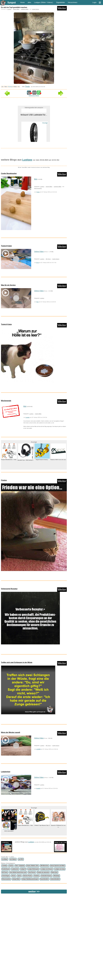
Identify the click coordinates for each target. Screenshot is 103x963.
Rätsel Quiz (54, 872)
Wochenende (6, 401)
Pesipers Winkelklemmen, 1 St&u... (9, 825)
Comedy (4, 865)
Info (19, 86)
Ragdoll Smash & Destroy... (25, 459)
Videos (49, 2)
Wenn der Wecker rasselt (10, 732)
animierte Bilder (25, 9)
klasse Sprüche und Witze (57, 865)
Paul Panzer (31, 872)
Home (22, 2)
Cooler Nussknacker (9, 173)
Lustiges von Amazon (47, 869)
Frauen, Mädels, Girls (32, 865)
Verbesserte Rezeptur (9, 589)
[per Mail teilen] (34, 93)
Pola (37, 301)
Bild (35, 179)
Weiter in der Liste (60, 842)
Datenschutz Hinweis (34, 95)
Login (94, 2)
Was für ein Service (8, 285)
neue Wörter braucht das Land (18, 872)
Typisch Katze (6, 246)
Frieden (4, 480)
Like (2, 86)
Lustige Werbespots (33, 869)
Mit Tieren (48, 259)
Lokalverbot (5, 772)
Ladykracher (15, 869)
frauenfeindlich (44, 879)
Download (10, 86)
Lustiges (37, 2)
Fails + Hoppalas (19, 865)
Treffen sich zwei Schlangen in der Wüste (16, 662)
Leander (28, 417)
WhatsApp (56, 875)
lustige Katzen (35, 9)
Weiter (62, 8)
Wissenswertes (38, 188)
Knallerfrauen (6, 869)
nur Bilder (4, 859)
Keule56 (38, 788)
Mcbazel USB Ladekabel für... (58, 825)
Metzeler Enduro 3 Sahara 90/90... (34, 138)
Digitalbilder (60, 2)
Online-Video (39, 251)
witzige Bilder (16, 9)
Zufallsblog (5, 842)
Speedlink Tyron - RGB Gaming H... (9, 460)
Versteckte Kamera (46, 875)
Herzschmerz (72, 2)
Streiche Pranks (27, 875)
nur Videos (13, 859)
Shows (13, 875)
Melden (15, 86)
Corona (11, 865)
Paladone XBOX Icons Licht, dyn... (42, 459)
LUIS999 (38, 749)
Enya (37, 262)
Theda (27, 86)
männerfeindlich (55, 879)
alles (29, 2)
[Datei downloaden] (34, 356)
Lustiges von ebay (60, 869)
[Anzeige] (33, 133)
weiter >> (34, 891)
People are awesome (43, 872)
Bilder (43, 2)
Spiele (19, 875)
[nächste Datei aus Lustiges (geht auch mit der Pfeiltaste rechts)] (60, 95)
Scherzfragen (5, 875)
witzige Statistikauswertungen (30, 879)
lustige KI (23, 869)
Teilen (5, 86)
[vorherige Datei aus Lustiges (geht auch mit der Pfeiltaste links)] (7, 95)
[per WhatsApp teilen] (39, 93)
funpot (12, 2)
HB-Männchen (44, 865)
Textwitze (36, 875)
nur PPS (21, 859)
